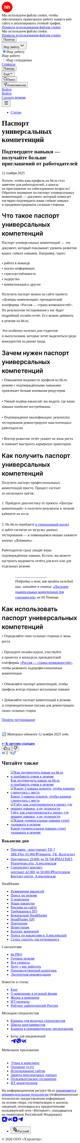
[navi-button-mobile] (6, 103)
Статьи (16, 112)
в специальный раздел (52, 524)
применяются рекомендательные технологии (39, 1092)
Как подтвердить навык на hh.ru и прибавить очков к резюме (35, 782)
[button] (7, 89)
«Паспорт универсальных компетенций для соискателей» (41, 592)
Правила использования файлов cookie (31, 35)
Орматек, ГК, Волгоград (56, 854)
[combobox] (21, 1130)
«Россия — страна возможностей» (46, 663)
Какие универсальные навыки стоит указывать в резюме (38, 830)
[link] (9, 79)
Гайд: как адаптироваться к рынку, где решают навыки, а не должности (40, 814)
